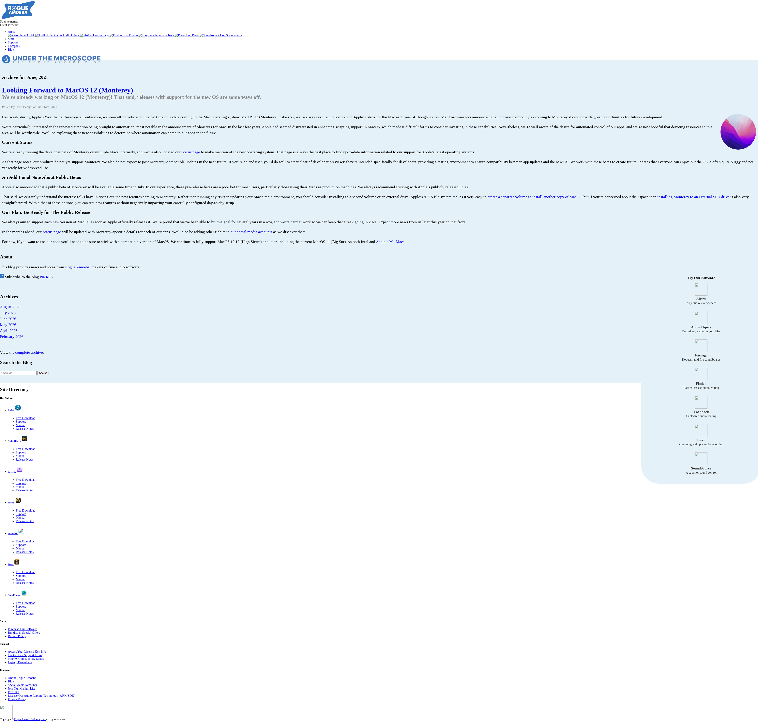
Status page (191, 152)
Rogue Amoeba (77, 267)
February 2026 (11, 336)
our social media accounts (251, 232)
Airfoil (30, 35)
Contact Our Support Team (25, 655)
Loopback (168, 35)
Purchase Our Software (22, 629)
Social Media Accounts (22, 685)
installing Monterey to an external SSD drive (693, 197)
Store (11, 39)
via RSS (46, 277)
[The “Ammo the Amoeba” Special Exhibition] (6, 716)
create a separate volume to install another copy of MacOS (535, 197)
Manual (20, 425)
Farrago (104, 35)
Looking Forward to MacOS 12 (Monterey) (67, 90)
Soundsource (233, 35)
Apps (11, 31)
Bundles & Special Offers (24, 632)
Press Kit (13, 692)
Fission (133, 35)
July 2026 (8, 313)
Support (13, 42)
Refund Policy (17, 636)
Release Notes (25, 428)
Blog (11, 49)
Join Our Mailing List (21, 688)
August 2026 (10, 307)
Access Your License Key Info (27, 651)
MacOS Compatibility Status (26, 658)
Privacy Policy (17, 699)
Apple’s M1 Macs (390, 241)
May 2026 (8, 324)
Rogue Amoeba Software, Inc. (30, 719)
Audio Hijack (71, 35)
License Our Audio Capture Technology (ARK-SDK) (41, 695)
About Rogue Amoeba (22, 678)
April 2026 (8, 330)
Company (14, 46)
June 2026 (8, 319)
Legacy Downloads (20, 662)
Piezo (195, 35)
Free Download (25, 418)
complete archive (29, 352)
